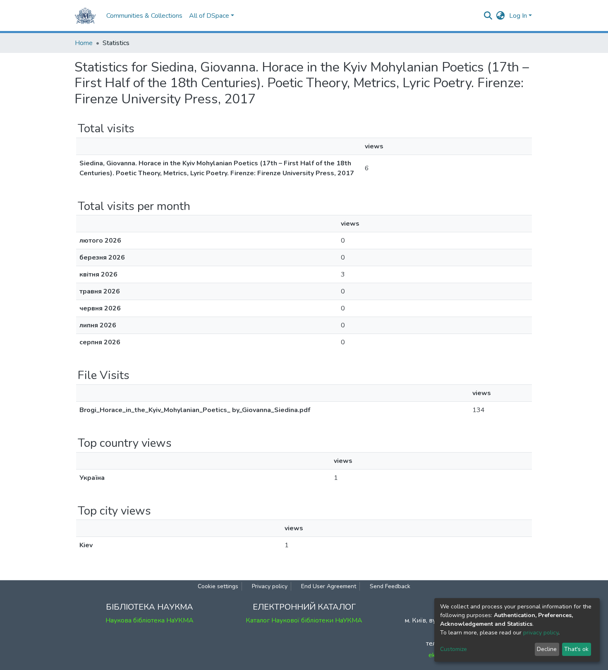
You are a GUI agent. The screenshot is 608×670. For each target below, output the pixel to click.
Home (84, 43)
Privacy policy (269, 586)
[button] (500, 16)
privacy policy (540, 633)
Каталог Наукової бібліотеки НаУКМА (304, 620)
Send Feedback (390, 586)
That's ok (576, 649)
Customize (453, 649)
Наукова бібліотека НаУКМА (149, 620)
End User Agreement (328, 586)
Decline (547, 649)
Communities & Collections (144, 15)
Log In (518, 15)
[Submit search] (488, 15)
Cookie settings (218, 586)
